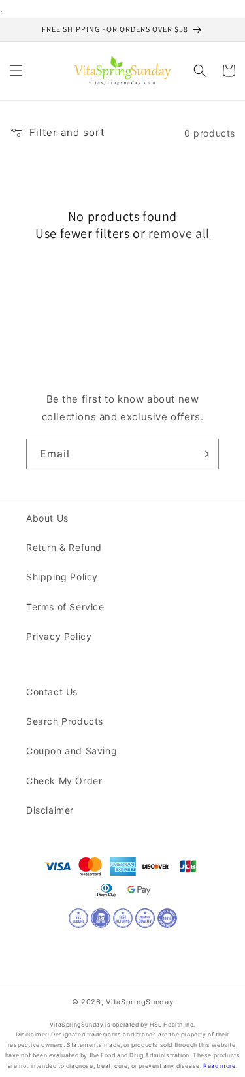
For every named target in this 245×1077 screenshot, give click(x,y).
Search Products (64, 721)
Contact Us (52, 691)
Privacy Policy (58, 636)
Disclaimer (50, 810)
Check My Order (64, 780)
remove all (179, 233)
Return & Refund (64, 547)
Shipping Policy (62, 576)
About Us (47, 517)
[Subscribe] (203, 454)
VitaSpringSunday (139, 1001)
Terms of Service (65, 606)
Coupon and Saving (71, 750)
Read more (219, 1066)
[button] (16, 70)
